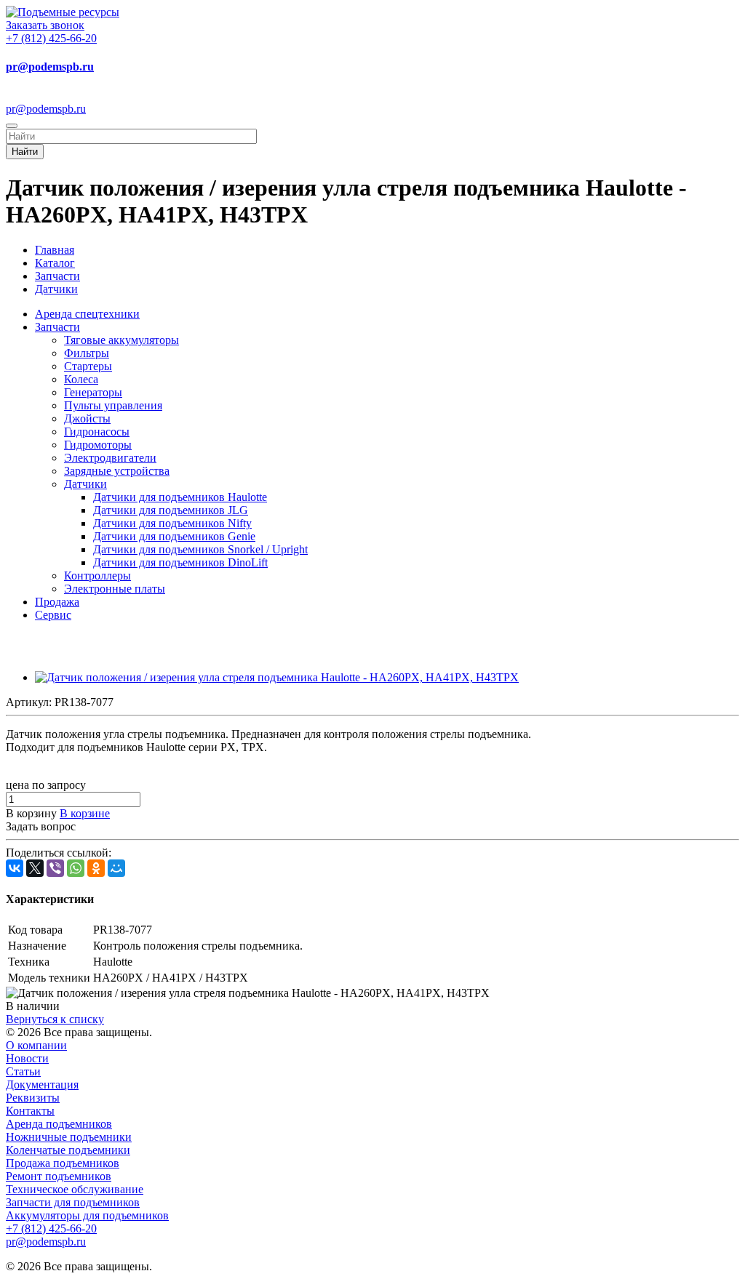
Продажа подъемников (62, 1163)
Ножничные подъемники (69, 1137)
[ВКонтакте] (14, 868)
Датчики (85, 484)
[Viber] (55, 868)
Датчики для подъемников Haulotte (180, 497)
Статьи (23, 1071)
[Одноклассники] (96, 868)
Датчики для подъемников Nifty (172, 523)
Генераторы (93, 392)
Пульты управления (113, 405)
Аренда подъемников (59, 1124)
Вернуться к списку (55, 1019)
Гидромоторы (98, 444)
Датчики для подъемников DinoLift (180, 562)
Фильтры (86, 353)
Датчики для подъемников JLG (170, 510)
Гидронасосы (97, 431)
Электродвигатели (110, 458)
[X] (35, 868)
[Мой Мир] (116, 868)
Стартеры (88, 366)
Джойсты (87, 418)
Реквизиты (33, 1097)
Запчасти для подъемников (73, 1202)
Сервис (53, 615)
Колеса (81, 379)
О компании (36, 1045)
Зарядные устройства (117, 471)
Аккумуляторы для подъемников (87, 1215)
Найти (25, 151)
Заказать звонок (45, 25)
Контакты (30, 1110)
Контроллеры (97, 575)
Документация (42, 1084)
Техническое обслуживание (74, 1189)
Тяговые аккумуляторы (121, 340)
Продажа (57, 602)
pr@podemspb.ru (50, 66)
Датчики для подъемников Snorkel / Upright (200, 549)
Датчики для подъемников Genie (174, 536)
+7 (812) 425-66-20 (51, 38)
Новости (27, 1058)
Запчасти (57, 327)
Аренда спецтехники (87, 314)
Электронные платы (114, 588)
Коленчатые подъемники (68, 1150)
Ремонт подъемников (58, 1176)
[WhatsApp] (75, 868)
